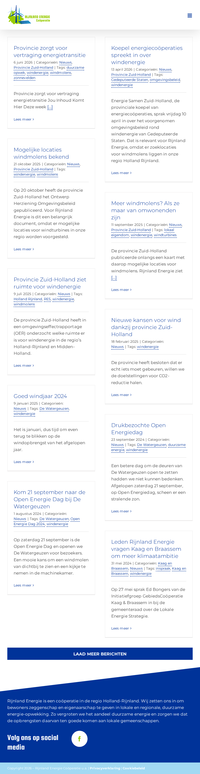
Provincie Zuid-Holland (33, 67)
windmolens (60, 72)
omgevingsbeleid (165, 79)
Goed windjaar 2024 (40, 396)
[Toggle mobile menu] (190, 15)
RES (47, 299)
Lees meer (22, 119)
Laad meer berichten (100, 654)
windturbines (165, 235)
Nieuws (65, 62)
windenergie (37, 72)
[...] (50, 106)
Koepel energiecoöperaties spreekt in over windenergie (147, 55)
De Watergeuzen (54, 408)
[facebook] (79, 739)
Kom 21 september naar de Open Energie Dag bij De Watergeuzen (49, 499)
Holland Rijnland (28, 299)
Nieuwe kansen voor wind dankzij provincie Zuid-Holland (146, 327)
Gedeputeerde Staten (129, 79)
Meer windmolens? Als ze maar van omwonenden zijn (145, 210)
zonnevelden (24, 78)
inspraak (163, 568)
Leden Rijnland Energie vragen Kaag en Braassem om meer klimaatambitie (146, 549)
